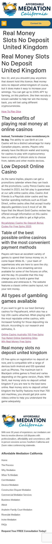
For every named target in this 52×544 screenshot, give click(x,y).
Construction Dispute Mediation (16, 490)
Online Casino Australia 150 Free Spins (22, 334)
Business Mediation (10, 500)
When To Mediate (9, 475)
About (4, 504)
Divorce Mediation (9, 485)
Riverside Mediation (10, 514)
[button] (3, 23)
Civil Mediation (8, 480)
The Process (7, 465)
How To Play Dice (11, 111)
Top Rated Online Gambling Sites (19, 338)
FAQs (4, 524)
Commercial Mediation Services (16, 495)
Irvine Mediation (8, 519)
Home (4, 460)
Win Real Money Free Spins (16, 341)
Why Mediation (8, 470)
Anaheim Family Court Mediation (16, 509)
